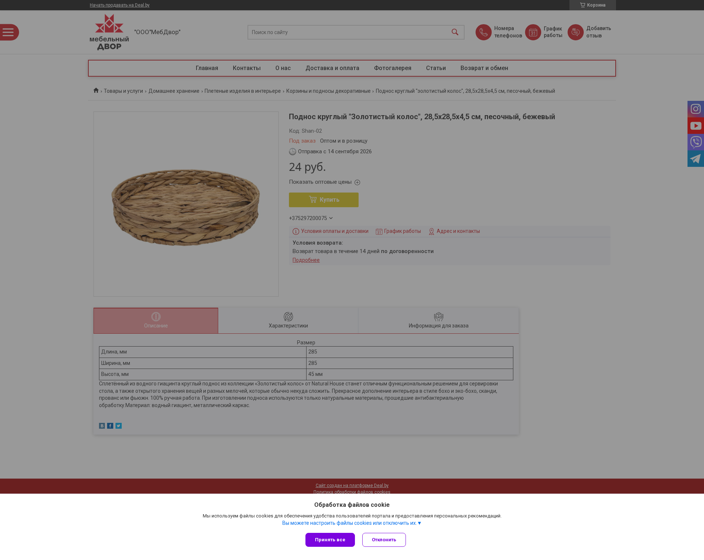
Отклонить (384, 539)
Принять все (330, 539)
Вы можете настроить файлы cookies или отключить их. (349, 523)
